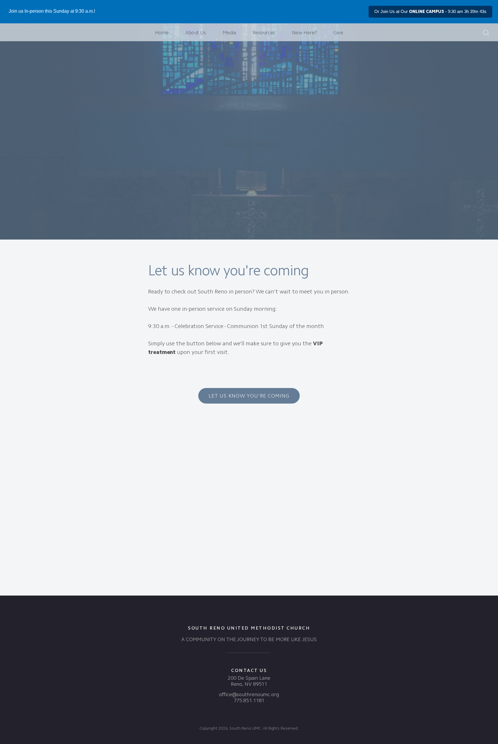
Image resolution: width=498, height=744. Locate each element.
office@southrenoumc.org (249, 694)
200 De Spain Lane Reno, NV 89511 (249, 681)
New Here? (304, 32)
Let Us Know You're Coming (249, 396)
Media (229, 32)
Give (338, 32)
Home (162, 32)
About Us (195, 32)
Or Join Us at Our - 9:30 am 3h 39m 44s (430, 11)
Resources (264, 32)
